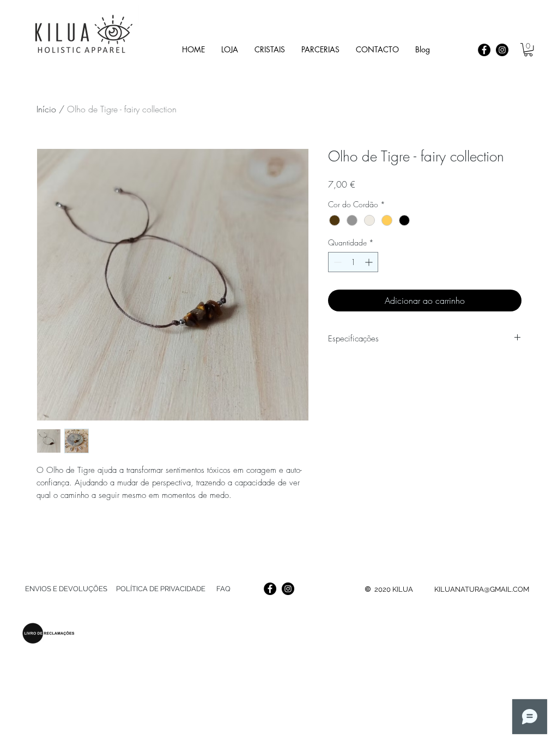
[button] (269, 49)
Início (46, 109)
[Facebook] (484, 50)
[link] (528, 49)
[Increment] (370, 262)
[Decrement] (336, 262)
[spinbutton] (353, 262)
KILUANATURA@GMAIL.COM (481, 589)
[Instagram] (502, 50)
